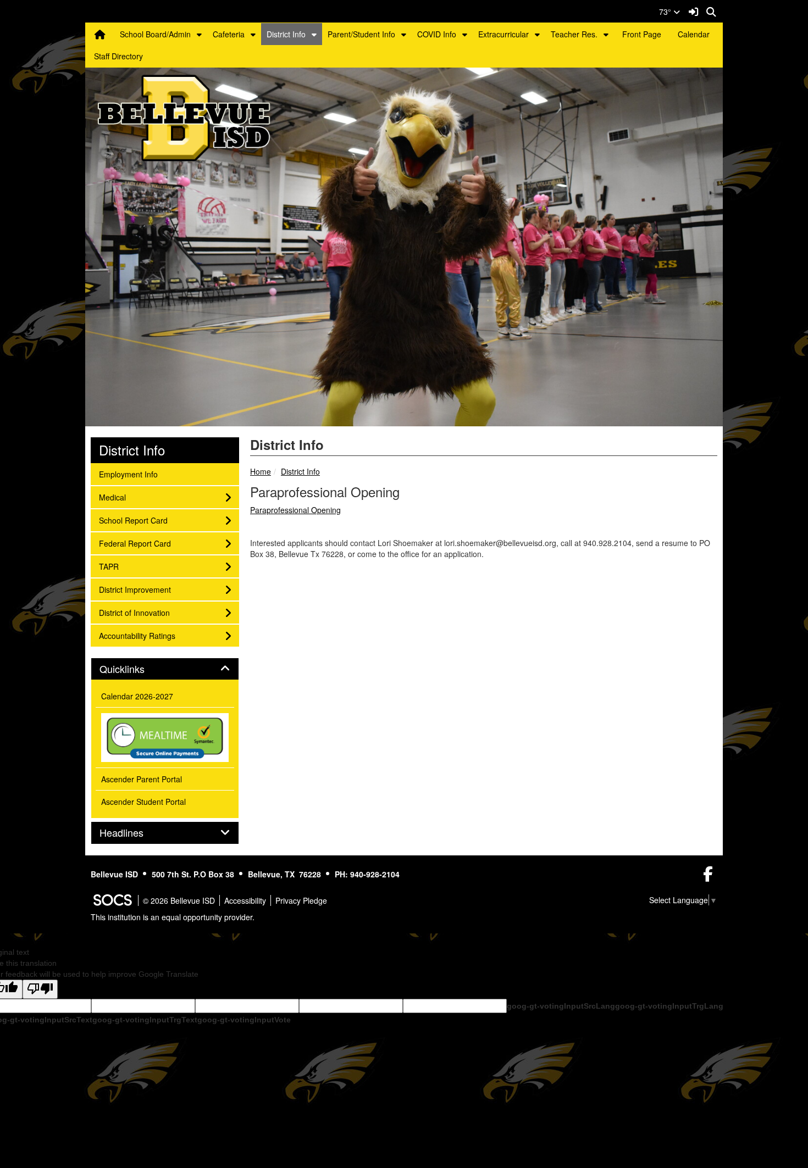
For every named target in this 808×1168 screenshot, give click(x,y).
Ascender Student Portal (143, 801)
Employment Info (128, 474)
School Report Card (133, 520)
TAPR (113, 566)
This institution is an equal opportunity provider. (172, 916)
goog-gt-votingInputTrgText (144, 1019)
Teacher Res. (574, 34)
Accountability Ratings (136, 635)
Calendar (694, 34)
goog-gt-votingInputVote (244, 1019)
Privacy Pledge (301, 900)
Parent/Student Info (361, 34)
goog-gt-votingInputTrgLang (669, 1006)
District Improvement (134, 589)
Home (260, 471)
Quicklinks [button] (134, 669)
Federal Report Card (134, 543)
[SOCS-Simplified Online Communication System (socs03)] (112, 900)
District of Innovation (134, 612)
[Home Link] (100, 34)
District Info (286, 34)
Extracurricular (503, 34)
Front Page (641, 34)
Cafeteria (229, 34)
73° (666, 11)
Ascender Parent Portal (141, 779)
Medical (113, 497)
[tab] (165, 669)
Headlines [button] (133, 832)
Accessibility (245, 900)
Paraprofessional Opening (295, 509)
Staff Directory (118, 56)
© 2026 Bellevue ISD (179, 900)
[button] (199, 34)
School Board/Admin (155, 34)
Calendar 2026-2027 (137, 696)
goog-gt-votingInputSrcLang (561, 1006)
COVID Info (436, 34)
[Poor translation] (40, 989)
